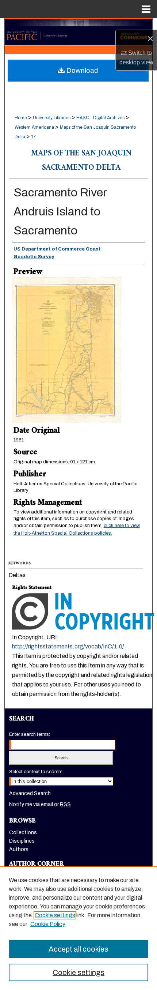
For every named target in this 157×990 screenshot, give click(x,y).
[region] (78, 928)
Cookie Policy (47, 924)
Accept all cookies (78, 949)
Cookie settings (55, 915)
